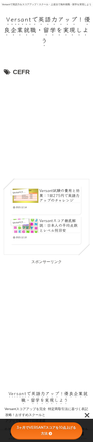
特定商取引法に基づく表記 (68, 409)
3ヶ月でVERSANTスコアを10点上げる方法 (46, 430)
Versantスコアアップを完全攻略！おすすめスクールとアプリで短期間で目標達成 (25, 415)
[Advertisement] (46, 126)
